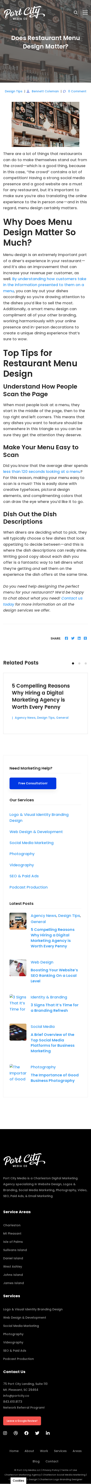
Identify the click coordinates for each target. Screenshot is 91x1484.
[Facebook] (66, 638)
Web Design (42, 962)
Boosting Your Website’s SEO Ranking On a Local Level (54, 975)
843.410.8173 (12, 1402)
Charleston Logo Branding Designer (60, 1479)
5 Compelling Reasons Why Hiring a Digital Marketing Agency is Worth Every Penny (52, 938)
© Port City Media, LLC (27, 1470)
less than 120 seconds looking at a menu (41, 471)
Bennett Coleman (45, 91)
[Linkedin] (79, 638)
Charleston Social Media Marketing (64, 1474)
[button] (73, 663)
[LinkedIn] (47, 1433)
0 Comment (77, 91)
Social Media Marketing (36, 1190)
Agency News (43, 915)
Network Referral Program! (24, 1407)
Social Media (43, 1026)
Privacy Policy (51, 1470)
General (38, 921)
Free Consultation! (32, 783)
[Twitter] (73, 638)
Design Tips (13, 91)
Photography (43, 1067)
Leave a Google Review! (22, 1421)
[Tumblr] (85, 638)
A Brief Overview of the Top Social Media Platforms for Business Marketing (52, 1043)
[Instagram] (5, 1433)
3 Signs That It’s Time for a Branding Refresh (55, 1007)
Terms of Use (69, 1470)
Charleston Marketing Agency (22, 1474)
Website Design (50, 1184)
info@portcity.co (16, 1396)
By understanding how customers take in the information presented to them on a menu (44, 284)
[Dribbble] (16, 1433)
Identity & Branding (49, 997)
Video (82, 1190)
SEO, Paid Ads (13, 1196)
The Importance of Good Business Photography (55, 1077)
